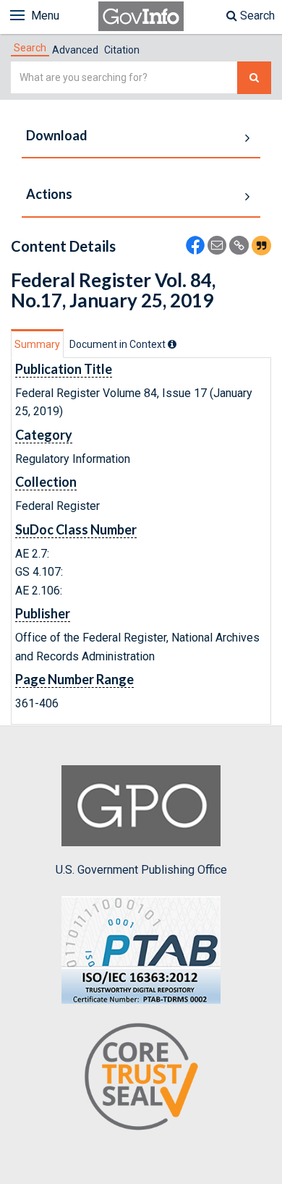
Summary (37, 344)
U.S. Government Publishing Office (141, 870)
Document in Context (118, 344)
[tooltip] (172, 344)
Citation (122, 50)
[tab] (30, 47)
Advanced (75, 50)
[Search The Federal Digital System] (254, 77)
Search (256, 15)
